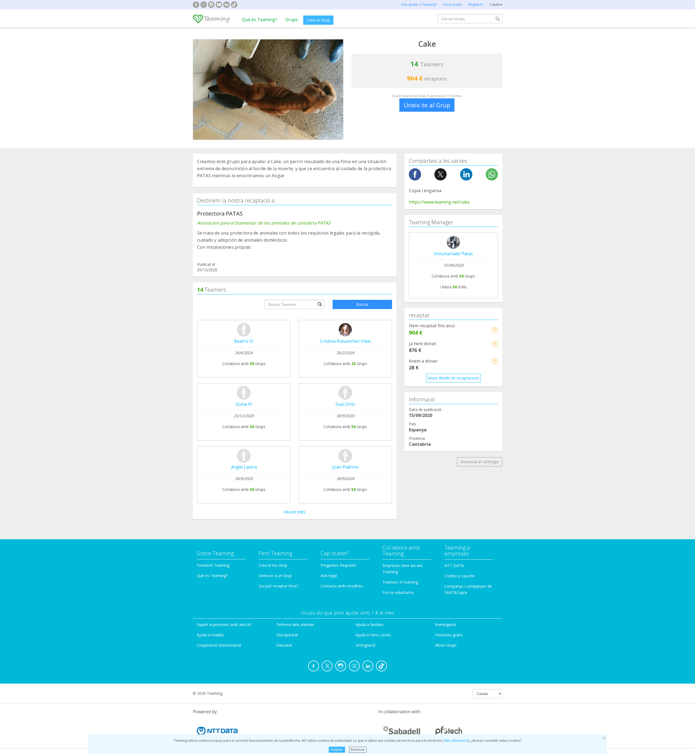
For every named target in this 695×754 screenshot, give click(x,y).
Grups (291, 20)
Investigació (445, 624)
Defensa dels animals (295, 624)
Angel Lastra (244, 467)
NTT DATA (454, 565)
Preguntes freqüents (338, 565)
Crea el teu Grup (273, 565)
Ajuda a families (370, 624)
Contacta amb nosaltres (342, 585)
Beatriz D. (244, 341)
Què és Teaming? (259, 20)
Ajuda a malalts (210, 634)
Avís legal (329, 575)
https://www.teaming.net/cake (439, 202)
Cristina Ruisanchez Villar (345, 341)
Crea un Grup (318, 20)
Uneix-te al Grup (427, 105)
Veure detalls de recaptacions (453, 378)
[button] (495, 330)
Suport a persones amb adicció (224, 624)
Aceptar (337, 749)
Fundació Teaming (213, 565)
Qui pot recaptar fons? (278, 585)
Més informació (456, 740)
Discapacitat (287, 634)
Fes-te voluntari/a (398, 592)
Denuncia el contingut (479, 461)
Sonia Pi (244, 404)
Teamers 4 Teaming (400, 582)
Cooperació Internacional (219, 645)
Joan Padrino (345, 467)
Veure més (294, 512)
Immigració (365, 645)
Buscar (362, 304)
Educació (284, 645)
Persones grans (449, 634)
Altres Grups (446, 645)
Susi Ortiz (345, 404)
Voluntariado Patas (453, 254)
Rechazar (358, 749)
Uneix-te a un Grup (275, 575)
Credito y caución (459, 575)
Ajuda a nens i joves (373, 634)
